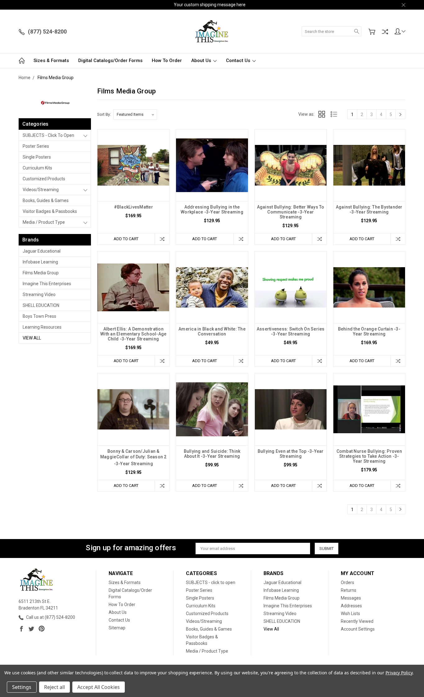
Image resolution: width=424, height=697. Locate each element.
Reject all (54, 687)
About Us (201, 60)
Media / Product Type (44, 222)
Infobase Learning (40, 261)
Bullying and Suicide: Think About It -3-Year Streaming (212, 454)
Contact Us (238, 60)
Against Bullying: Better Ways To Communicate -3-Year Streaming (290, 212)
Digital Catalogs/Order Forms (110, 60)
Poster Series (36, 146)
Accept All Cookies (98, 687)
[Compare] (384, 31)
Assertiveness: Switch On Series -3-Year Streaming (291, 331)
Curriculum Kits (37, 167)
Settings (21, 687)
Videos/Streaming (41, 189)
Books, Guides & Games (46, 200)
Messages (351, 598)
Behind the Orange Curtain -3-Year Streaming (369, 331)
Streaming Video (39, 294)
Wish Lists (350, 613)
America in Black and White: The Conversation (212, 331)
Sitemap (117, 627)
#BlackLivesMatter (133, 207)
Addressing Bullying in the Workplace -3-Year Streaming (212, 209)
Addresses (351, 605)
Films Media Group (41, 272)
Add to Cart (126, 238)
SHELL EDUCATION (41, 305)
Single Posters (37, 157)
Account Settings (358, 629)
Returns (348, 590)
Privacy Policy (399, 673)
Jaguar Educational (42, 251)
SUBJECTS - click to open (48, 135)
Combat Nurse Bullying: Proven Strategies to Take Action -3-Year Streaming (369, 456)
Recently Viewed (357, 621)
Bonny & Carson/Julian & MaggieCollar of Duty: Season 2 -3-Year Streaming (133, 457)
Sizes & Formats (51, 60)
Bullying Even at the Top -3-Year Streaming (291, 454)
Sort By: (104, 114)
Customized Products (44, 178)
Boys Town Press (39, 316)
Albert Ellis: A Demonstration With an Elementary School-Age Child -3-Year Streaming (133, 333)
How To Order (167, 60)
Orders (347, 582)
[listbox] (135, 114)
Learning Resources (42, 327)
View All (32, 337)
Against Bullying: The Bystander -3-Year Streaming (369, 209)
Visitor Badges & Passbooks (50, 211)
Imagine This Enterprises (47, 283)
